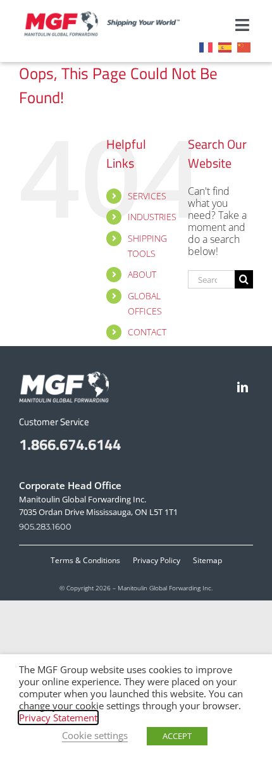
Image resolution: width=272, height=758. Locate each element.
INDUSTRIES (152, 217)
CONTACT (147, 332)
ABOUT (142, 274)
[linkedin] (242, 386)
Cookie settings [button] (95, 735)
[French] (208, 46)
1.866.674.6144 (70, 444)
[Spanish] (227, 46)
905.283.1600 (45, 526)
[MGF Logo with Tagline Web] (109, 15)
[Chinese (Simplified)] (246, 46)
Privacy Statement (58, 717)
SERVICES (147, 196)
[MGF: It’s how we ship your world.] (64, 376)
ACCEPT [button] (177, 736)
